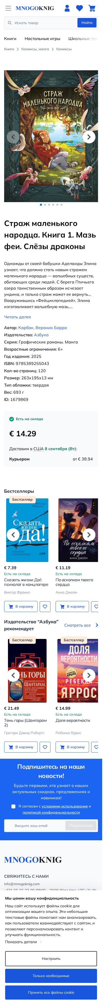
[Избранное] (79, 8)
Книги (10, 38)
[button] (89, 134)
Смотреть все (77, 619)
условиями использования (65, 800)
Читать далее (17, 311)
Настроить (51, 958)
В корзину (23, 600)
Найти (87, 22)
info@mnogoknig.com (22, 878)
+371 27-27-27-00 (19, 884)
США (38, 443)
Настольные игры (42, 38)
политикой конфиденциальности (51, 806)
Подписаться (80, 819)
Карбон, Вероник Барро (42, 321)
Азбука (41, 329)
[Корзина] (92, 8)
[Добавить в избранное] (43, 600)
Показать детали (21, 941)
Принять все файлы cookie (51, 992)
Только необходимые (51, 975)
